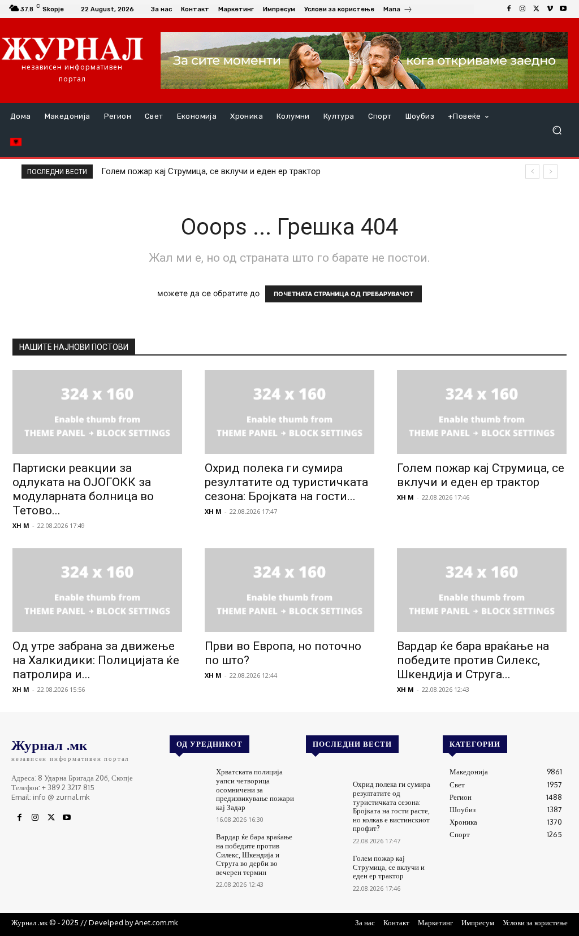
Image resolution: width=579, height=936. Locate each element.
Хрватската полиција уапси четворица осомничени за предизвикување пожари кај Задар (255, 789)
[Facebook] (509, 9)
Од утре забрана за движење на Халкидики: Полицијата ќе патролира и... (95, 660)
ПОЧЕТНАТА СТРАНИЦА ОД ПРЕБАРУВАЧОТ (343, 294)
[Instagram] (522, 9)
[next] (550, 171)
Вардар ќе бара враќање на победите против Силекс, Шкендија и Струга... (473, 660)
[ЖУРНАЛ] (72, 48)
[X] (536, 9)
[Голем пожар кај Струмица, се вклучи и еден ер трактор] (482, 412)
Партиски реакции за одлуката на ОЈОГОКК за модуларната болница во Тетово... (83, 489)
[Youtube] (563, 9)
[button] (556, 130)
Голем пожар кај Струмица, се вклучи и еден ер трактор (211, 171)
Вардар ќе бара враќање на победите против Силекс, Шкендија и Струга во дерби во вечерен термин (254, 854)
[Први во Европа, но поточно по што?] (289, 590)
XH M (20, 525)
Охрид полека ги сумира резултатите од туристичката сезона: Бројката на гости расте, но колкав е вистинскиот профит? (391, 806)
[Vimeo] (549, 9)
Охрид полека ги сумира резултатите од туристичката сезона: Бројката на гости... (286, 482)
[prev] (532, 171)
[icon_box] (398, 10)
